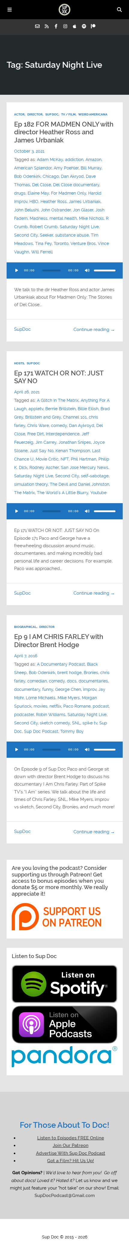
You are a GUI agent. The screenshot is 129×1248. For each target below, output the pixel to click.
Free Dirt (35, 434)
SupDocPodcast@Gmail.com (64, 1195)
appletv (35, 408)
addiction (74, 159)
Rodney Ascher (44, 467)
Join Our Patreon (70, 1145)
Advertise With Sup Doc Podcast (70, 1153)
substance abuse (72, 235)
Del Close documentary (76, 184)
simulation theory (31, 484)
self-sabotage (95, 476)
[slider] (105, 270)
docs (71, 681)
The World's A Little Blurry (62, 492)
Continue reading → (94, 329)
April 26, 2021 (27, 392)
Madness (38, 218)
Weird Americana (92, 114)
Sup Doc (51, 114)
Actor (19, 114)
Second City (26, 235)
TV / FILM (68, 114)
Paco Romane (77, 706)
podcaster (24, 714)
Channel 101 (75, 417)
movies (40, 706)
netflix (55, 706)
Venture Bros (83, 243)
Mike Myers (69, 697)
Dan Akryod (72, 176)
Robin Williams (50, 714)
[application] (65, 270)
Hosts (19, 363)
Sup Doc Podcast (41, 731)
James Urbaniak (84, 201)
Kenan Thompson (73, 450)
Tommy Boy (72, 731)
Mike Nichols (91, 218)
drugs (20, 193)
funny (47, 689)
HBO (33, 201)
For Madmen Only (68, 193)
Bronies (91, 672)
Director (35, 114)
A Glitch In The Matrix (58, 400)
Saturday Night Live (79, 226)
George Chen (68, 689)
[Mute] (87, 270)
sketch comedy (55, 723)
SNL (76, 723)
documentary (27, 689)
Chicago (51, 176)
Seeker (46, 235)
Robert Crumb (44, 226)
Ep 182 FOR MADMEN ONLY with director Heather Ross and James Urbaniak (63, 132)
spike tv (89, 723)
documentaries (93, 681)
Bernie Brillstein (60, 408)
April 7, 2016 (25, 655)
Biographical (25, 627)
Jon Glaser (83, 210)
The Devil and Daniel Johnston (79, 484)
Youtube (98, 492)
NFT (65, 459)
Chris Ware (38, 425)
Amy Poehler (66, 168)
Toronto (61, 243)
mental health (63, 218)
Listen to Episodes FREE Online (70, 1138)
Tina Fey (43, 243)
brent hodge (69, 672)
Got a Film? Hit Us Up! (70, 1160)
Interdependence (63, 434)
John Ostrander (56, 210)
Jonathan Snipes (74, 442)
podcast (101, 706)
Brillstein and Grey (43, 417)
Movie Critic (47, 459)
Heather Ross (53, 201)
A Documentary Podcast (61, 664)
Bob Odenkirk (27, 176)
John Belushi (26, 210)
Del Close (41, 184)
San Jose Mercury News (84, 467)
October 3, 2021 (29, 151)
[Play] (17, 270)
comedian (37, 681)
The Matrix (24, 492)
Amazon (93, 159)
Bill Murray (91, 168)
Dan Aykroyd (81, 425)
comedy (59, 425)
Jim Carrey (45, 442)
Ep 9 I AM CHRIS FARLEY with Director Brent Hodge (58, 640)
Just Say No (41, 450)
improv (89, 689)
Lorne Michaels (41, 697)
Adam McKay (50, 159)
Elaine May (38, 193)
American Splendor (33, 168)
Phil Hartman (83, 459)
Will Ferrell (42, 252)
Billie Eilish (88, 408)
